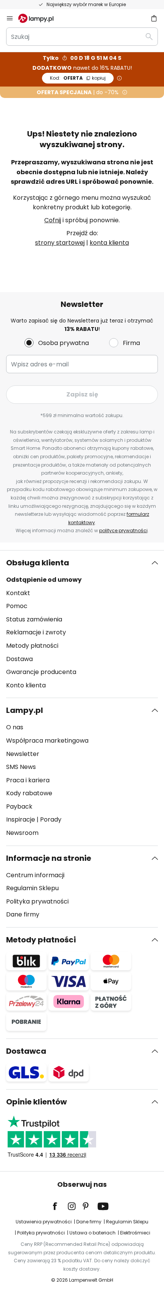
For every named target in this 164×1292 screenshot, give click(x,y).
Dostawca (26, 1051)
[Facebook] (60, 1206)
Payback (19, 806)
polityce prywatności (123, 530)
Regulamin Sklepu (32, 888)
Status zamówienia (34, 619)
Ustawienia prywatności (44, 1221)
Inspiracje (20, 819)
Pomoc (16, 606)
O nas (14, 727)
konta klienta (109, 242)
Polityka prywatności (37, 901)
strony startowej (60, 242)
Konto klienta (26, 685)
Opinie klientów (36, 1101)
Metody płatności (32, 645)
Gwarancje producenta (41, 672)
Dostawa (19, 659)
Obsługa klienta (37, 562)
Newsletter (22, 754)
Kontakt (18, 593)
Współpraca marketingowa (47, 740)
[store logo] (40, 18)
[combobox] (82, 36)
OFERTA (78, 78)
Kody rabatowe (29, 793)
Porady (50, 819)
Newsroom (22, 832)
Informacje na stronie (48, 858)
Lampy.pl (24, 710)
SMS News (21, 766)
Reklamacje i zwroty (36, 632)
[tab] (82, 624)
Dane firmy (22, 914)
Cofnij (52, 220)
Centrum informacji (35, 875)
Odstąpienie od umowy (44, 579)
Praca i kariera (28, 780)
